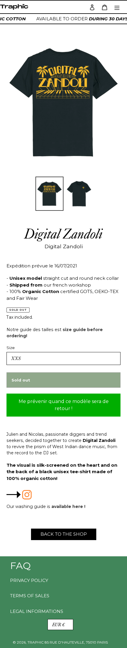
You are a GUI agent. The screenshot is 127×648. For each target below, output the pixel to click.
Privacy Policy (29, 580)
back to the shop (63, 534)
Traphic (15, 8)
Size (10, 347)
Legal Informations (36, 611)
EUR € (58, 624)
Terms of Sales (29, 595)
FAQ (20, 565)
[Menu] (117, 7)
